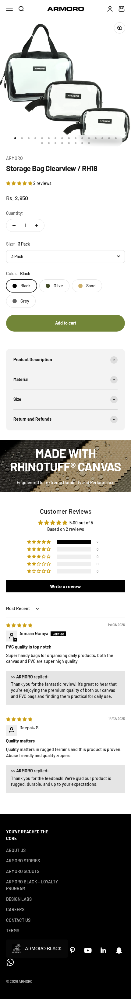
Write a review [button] (65, 586)
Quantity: (14, 213)
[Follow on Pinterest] (72, 950)
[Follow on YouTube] (88, 950)
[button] (19, 183)
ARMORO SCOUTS (22, 871)
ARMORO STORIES (23, 860)
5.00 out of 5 (81, 522)
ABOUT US (16, 850)
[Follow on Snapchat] (119, 950)
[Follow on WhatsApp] (10, 962)
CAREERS (15, 909)
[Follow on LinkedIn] (103, 950)
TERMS (12, 930)
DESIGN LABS (19, 899)
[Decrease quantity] (14, 225)
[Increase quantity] (36, 225)
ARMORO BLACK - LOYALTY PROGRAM (32, 885)
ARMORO (14, 158)
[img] (19, 625)
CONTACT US (18, 920)
